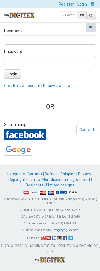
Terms (34, 179)
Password (13, 51)
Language (17, 174)
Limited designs (60, 185)
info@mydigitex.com (65, 230)
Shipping (68, 174)
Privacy (84, 174)
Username (13, 31)
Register (66, 4)
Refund (51, 174)
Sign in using (15, 124)
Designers (35, 185)
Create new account (22, 85)
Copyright (17, 179)
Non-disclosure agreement (66, 179)
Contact (35, 174)
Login (82, 4)
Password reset (57, 85)
